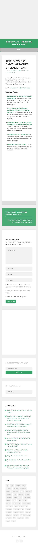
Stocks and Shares (25, 515)
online (25, 506)
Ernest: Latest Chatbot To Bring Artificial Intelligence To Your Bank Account (18, 110)
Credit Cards (15, 491)
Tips (27, 518)
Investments (27, 497)
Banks (24, 485)
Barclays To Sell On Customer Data (18, 134)
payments (9, 509)
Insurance (9, 497)
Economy (28, 491)
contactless (23, 488)
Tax (14, 518)
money (8, 503)
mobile (25, 500)
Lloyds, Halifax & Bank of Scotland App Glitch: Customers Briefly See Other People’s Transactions (19, 418)
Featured (8, 494)
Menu (19, 50)
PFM (22, 509)
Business (8, 488)
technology (20, 518)
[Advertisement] (19, 19)
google (27, 494)
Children (16, 488)
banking (18, 485)
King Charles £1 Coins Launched (17, 456)
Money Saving (26, 503)
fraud (15, 494)
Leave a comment (10, 72)
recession (8, 512)
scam (21, 512)
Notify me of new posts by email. (17, 297)
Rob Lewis (25, 70)
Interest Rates (17, 497)
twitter (13, 521)
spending (16, 515)
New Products (18, 506)
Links (13, 500)
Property (28, 509)
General (21, 494)
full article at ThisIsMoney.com (20, 88)
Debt (22, 491)
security (28, 512)
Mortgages (9, 506)
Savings (16, 512)
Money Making (16, 503)
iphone (8, 500)
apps (12, 485)
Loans (19, 500)
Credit (8, 491)
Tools (7, 521)
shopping (8, 515)
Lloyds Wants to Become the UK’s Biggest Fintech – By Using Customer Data (18, 432)
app (7, 485)
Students (8, 518)
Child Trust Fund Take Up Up (16, 144)
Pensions (16, 509)
